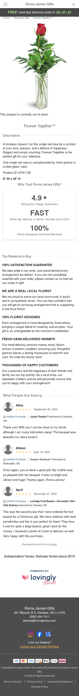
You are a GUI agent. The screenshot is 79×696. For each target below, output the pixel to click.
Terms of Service (13, 681)
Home (6, 17)
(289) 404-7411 (40, 616)
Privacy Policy (34, 681)
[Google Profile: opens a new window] (48, 634)
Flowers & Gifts (21, 17)
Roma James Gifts (40, 4)
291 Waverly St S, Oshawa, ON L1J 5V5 (39, 612)
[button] (70, 687)
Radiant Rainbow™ (41, 459)
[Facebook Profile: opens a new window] (39, 634)
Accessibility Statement (60, 681)
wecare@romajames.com (39, 620)
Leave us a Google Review (39, 646)
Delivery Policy (39, 686)
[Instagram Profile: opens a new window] (30, 634)
